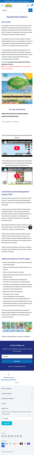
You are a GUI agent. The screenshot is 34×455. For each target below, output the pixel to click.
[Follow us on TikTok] (18, 436)
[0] (31, 6)
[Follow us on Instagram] (9, 436)
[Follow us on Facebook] (3, 436)
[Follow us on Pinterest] (12, 436)
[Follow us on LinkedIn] (21, 436)
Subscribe (17, 361)
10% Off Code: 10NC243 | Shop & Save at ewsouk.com (17, 1)
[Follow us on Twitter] (6, 436)
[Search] (30, 10)
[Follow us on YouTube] (15, 436)
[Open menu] (2, 5)
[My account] (28, 5)
